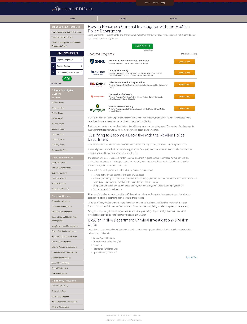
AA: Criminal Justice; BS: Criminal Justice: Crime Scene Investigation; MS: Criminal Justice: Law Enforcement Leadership (135, 74)
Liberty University (118, 70)
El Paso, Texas (58, 124)
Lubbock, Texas (58, 139)
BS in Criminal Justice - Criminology (135, 63)
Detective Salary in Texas (62, 37)
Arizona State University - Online (127, 82)
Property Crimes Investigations (64, 252)
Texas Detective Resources (66, 27)
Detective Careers (59, 162)
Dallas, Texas (57, 118)
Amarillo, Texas (58, 108)
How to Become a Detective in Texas (67, 32)
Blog (163, 2)
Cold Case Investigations (62, 212)
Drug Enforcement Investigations (65, 226)
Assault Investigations (60, 201)
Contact (155, 2)
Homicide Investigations (61, 242)
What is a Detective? (60, 189)
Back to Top (191, 257)
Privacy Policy (125, 315)
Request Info (184, 62)
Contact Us (115, 315)
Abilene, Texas (58, 102)
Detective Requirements (61, 168)
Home (72, 18)
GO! (67, 78)
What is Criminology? (60, 307)
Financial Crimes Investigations (64, 236)
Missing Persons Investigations (64, 247)
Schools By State (59, 183)
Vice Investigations (59, 273)
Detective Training (59, 178)
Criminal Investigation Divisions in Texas (63, 94)
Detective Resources (62, 157)
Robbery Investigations (61, 258)
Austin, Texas (57, 113)
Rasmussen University (121, 106)
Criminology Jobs (59, 291)
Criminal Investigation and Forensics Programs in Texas (66, 44)
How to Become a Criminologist (64, 302)
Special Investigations (60, 263)
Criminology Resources (64, 280)
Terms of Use (136, 315)
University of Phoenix (120, 94)
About (147, 2)
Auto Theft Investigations (62, 206)
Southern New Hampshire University (129, 60)
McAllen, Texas (58, 145)
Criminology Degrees (60, 296)
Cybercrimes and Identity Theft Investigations (64, 219)
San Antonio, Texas (59, 150)
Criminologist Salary (60, 286)
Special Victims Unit (60, 268)
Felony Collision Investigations (64, 231)
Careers (123, 18)
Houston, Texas (58, 134)
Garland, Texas (58, 129)
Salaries (173, 18)
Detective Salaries (59, 173)
